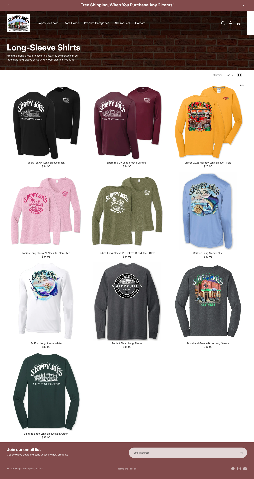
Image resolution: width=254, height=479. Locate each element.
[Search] (223, 23)
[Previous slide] (8, 5)
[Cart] (238, 23)
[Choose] (80, 154)
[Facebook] (233, 469)
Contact (140, 23)
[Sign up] (242, 452)
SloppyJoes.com (47, 23)
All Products (122, 23)
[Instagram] (239, 469)
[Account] (230, 23)
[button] (230, 75)
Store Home (71, 23)
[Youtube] (245, 469)
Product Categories (96, 23)
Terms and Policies (127, 468)
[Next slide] (243, 5)
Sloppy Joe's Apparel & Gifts (29, 468)
